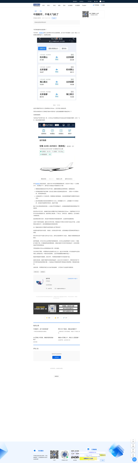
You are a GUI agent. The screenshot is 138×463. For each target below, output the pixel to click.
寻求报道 (96, 5)
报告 (59, 5)
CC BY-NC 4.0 (56, 298)
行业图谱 (77, 5)
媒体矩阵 (75, 1)
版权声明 (61, 296)
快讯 (54, 5)
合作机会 (81, 1)
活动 (64, 5)
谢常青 (48, 278)
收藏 (48, 317)
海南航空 (41, 32)
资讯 (48, 5)
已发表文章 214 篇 (72, 278)
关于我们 (89, 1)
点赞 (57, 317)
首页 (43, 5)
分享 (65, 317)
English (84, 5)
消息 (97, 1)
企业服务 (70, 5)
